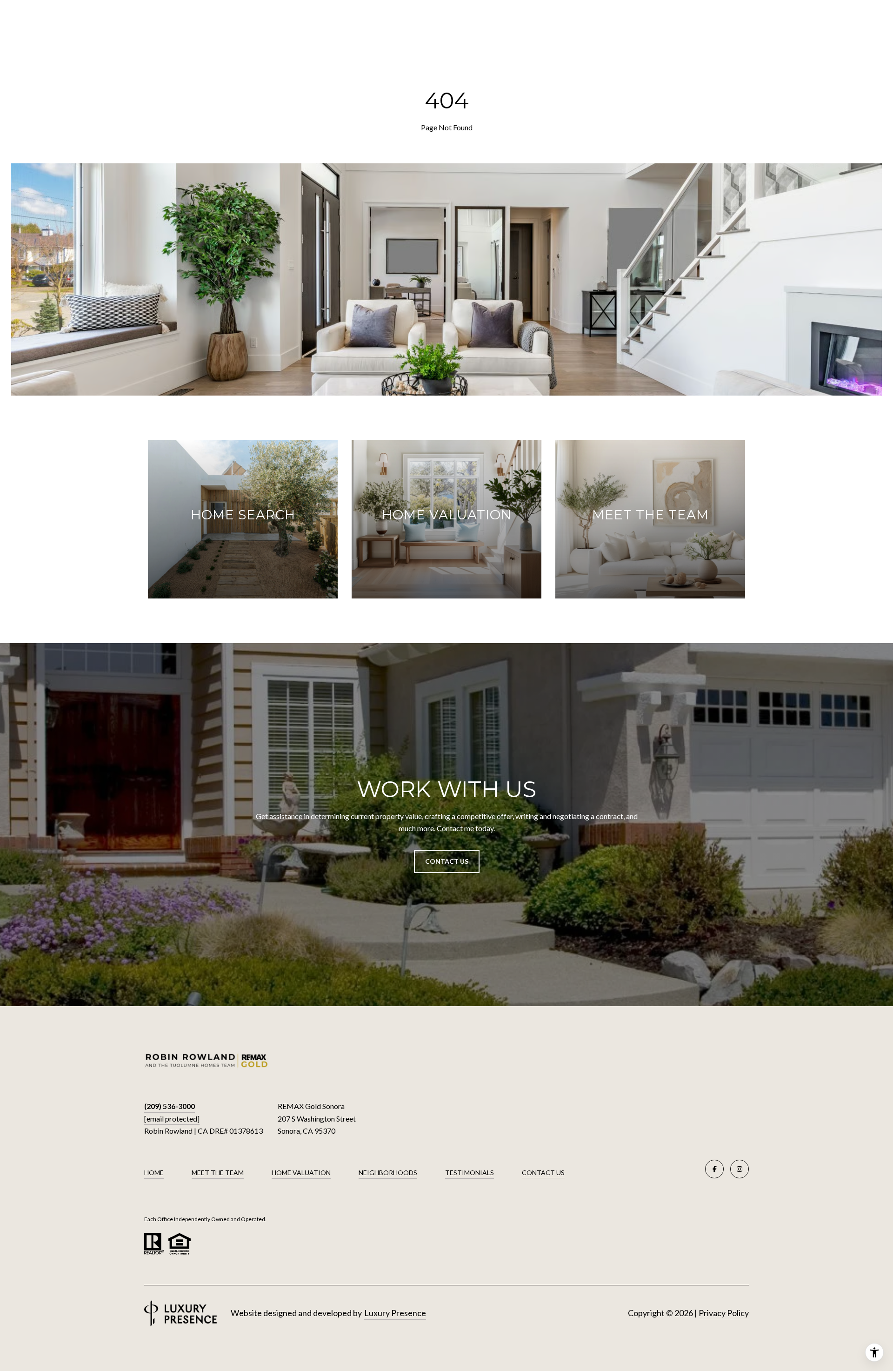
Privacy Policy (724, 1313)
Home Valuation (301, 1172)
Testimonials (469, 1172)
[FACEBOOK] (714, 1169)
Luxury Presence (395, 1313)
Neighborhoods (388, 1172)
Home (154, 1172)
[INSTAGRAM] (739, 1169)
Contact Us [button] (446, 861)
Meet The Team (218, 1172)
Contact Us (543, 1172)
